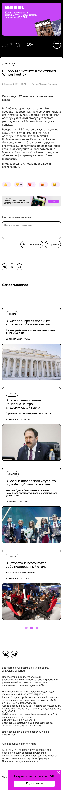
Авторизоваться (32, 244)
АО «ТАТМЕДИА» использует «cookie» (24, 749)
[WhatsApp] (19, 266)
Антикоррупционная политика (19, 743)
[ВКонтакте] (4, 266)
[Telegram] (12, 266)
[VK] (5, 654)
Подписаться (34, 783)
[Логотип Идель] (12, 45)
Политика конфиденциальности (20, 761)
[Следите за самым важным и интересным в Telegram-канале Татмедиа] (31, 201)
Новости (8, 63)
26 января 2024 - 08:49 (14, 84)
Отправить (53, 244)
